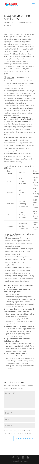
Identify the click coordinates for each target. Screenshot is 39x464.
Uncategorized (27, 23)
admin (8, 23)
